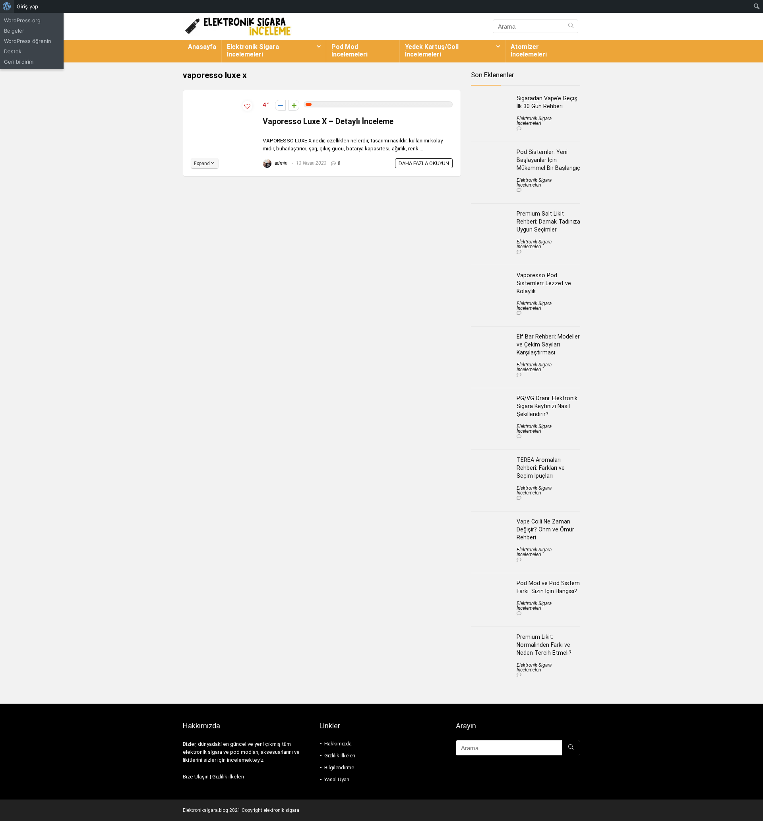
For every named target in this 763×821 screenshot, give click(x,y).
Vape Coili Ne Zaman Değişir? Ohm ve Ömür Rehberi (545, 529)
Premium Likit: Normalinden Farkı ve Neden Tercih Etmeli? (544, 645)
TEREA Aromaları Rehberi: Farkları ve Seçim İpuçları (541, 468)
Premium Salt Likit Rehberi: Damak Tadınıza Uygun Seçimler (548, 221)
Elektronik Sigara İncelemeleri (253, 50)
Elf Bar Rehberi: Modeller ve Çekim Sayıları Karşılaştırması (548, 344)
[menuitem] (7, 6)
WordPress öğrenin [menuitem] (27, 41)
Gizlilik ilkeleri (228, 777)
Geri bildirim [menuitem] (18, 61)
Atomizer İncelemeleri (529, 50)
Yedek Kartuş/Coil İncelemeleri (432, 50)
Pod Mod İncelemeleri (349, 50)
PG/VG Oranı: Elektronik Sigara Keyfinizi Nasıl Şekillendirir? (547, 406)
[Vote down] (280, 105)
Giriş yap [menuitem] (27, 6)
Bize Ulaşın (196, 777)
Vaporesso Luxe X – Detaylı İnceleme (328, 121)
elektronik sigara (281, 810)
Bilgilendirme (339, 767)
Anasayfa (202, 47)
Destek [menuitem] (12, 51)
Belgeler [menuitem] (14, 30)
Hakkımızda (338, 744)
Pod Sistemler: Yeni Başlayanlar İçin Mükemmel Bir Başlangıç (548, 160)
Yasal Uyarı (336, 779)
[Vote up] (294, 105)
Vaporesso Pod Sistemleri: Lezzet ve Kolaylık (544, 283)
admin (280, 163)
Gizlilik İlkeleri (339, 756)
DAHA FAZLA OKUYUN (424, 163)
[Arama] (571, 26)
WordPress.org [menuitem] (22, 20)
